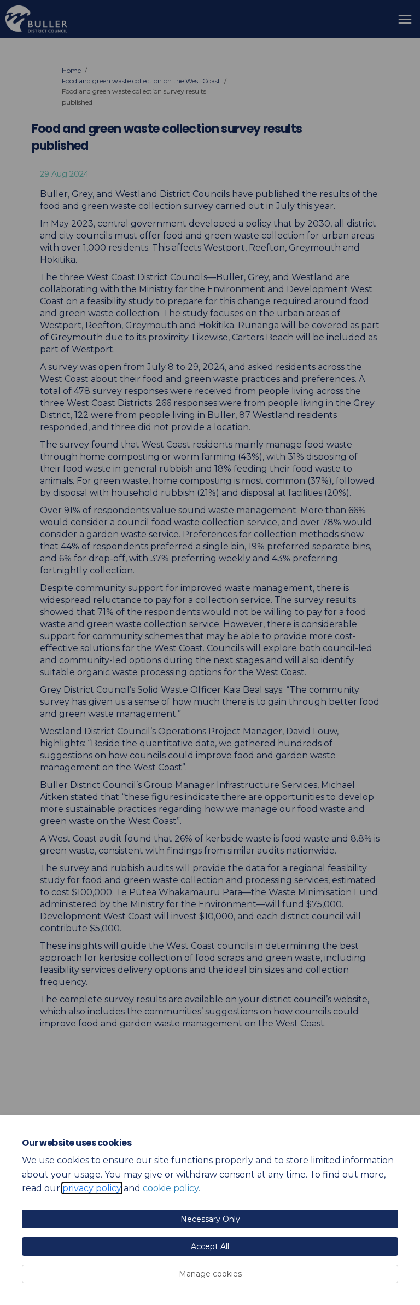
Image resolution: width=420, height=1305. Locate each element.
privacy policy (91, 1188)
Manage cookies (210, 1274)
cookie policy (171, 1188)
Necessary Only (210, 1219)
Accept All (210, 1246)
